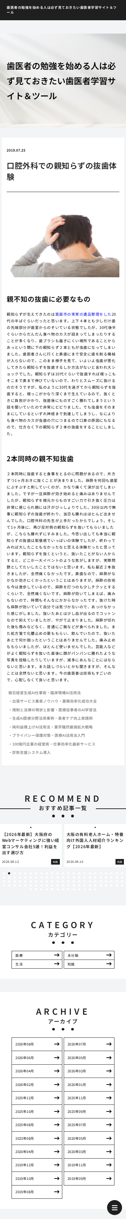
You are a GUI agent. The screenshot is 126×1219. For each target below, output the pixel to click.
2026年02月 (24, 1084)
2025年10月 (24, 1111)
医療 (19, 955)
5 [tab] (25, 873)
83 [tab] (74, 885)
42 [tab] (101, 877)
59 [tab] (68, 881)
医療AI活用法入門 (70, 735)
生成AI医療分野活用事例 (33, 718)
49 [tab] (15, 881)
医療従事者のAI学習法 (77, 709)
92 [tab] (122, 885)
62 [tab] (85, 881)
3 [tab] (14, 873)
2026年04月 (24, 1071)
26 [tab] (15, 877)
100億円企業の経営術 (30, 744)
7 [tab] (36, 873)
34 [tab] (58, 877)
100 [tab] (68, 889)
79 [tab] (52, 885)
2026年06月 (24, 1057)
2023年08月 (24, 1138)
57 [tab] (58, 881)
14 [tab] (74, 873)
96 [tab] (47, 889)
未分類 (73, 955)
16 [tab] (85, 873)
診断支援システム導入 (31, 752)
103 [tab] (85, 889)
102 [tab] (79, 889)
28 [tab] (25, 877)
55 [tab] (47, 881)
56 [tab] (52, 881)
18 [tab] (95, 873)
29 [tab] (31, 877)
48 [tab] (9, 881)
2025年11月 (77, 1097)
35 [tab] (63, 877)
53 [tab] (36, 881)
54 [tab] (42, 881)
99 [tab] (63, 889)
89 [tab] (106, 885)
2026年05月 (77, 1057)
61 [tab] (79, 881)
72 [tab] (15, 885)
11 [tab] (58, 873)
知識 (71, 964)
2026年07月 (77, 1044)
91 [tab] (117, 885)
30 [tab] (36, 877)
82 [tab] (68, 885)
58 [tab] (63, 881)
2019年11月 (77, 1164)
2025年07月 (77, 1124)
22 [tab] (117, 873)
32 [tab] (47, 877)
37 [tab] (74, 877)
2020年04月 (24, 1151)
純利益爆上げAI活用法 (31, 726)
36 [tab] (68, 877)
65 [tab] (101, 881)
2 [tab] (9, 873)
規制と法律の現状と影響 (33, 709)
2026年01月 (77, 1084)
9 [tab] (47, 873)
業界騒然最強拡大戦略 (73, 726)
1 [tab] (4, 873)
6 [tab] (30, 873)
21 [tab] (111, 873)
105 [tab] (95, 889)
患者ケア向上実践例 (75, 718)
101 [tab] (74, 889)
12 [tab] (63, 873)
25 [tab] (9, 877)
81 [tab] (63, 885)
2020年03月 (77, 1151)
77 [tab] (42, 885)
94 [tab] (36, 889)
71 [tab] (9, 885)
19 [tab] (101, 873)
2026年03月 (77, 1071)
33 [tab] (52, 877)
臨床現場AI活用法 (65, 692)
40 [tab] (90, 877)
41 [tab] (95, 877)
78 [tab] (47, 885)
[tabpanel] (31, 845)
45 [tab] (117, 877)
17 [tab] (90, 873)
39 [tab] (85, 877)
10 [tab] (52, 873)
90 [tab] (111, 885)
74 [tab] (25, 885)
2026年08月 (24, 1044)
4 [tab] (20, 873)
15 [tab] (79, 873)
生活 (19, 964)
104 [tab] (90, 889)
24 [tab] (4, 877)
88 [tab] (101, 885)
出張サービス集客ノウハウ (35, 701)
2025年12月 (24, 1097)
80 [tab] (58, 885)
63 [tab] (90, 881)
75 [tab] (31, 885)
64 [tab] (95, 881)
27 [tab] (20, 877)
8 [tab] (41, 873)
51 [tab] (25, 881)
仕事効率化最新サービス (74, 744)
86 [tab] (90, 885)
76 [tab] (36, 885)
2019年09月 (77, 1178)
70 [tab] (4, 885)
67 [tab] (111, 881)
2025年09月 (77, 1111)
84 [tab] (79, 885)
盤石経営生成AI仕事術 (27, 692)
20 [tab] (106, 873)
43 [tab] (106, 877)
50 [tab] (20, 881)
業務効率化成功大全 (79, 701)
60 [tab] (74, 881)
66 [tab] (106, 881)
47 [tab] (4, 881)
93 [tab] (31, 889)
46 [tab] (122, 877)
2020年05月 (77, 1138)
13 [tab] (68, 873)
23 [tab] (122, 873)
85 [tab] (85, 885)
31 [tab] (42, 877)
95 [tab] (42, 889)
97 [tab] (52, 889)
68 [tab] (117, 881)
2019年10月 (24, 1178)
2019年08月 (24, 1191)
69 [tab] (122, 881)
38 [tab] (79, 877)
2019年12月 (24, 1164)
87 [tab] (95, 885)
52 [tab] (31, 881)
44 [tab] (111, 877)
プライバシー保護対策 (31, 735)
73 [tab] (20, 885)
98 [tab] (58, 889)
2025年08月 (24, 1124)
